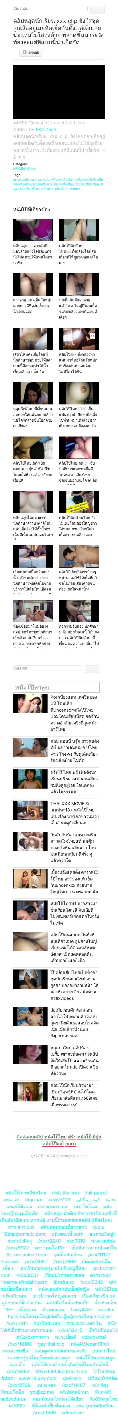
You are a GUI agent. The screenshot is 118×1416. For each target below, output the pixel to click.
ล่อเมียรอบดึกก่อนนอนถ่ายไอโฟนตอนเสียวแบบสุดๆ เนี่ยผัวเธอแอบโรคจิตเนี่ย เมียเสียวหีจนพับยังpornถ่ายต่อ (74, 1022)
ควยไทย (52, 184)
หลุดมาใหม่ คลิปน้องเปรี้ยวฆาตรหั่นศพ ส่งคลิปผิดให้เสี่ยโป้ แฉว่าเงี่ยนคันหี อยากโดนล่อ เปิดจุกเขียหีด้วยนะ (74, 1060)
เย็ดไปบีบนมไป (103, 1330)
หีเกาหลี (103, 1392)
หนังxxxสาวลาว (33, 1337)
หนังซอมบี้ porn (67, 1234)
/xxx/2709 (19, 1385)
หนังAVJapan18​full (89, 1344)
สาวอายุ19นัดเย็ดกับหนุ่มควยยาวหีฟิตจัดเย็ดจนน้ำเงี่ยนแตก (33, 306)
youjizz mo (42, 1392)
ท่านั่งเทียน (66, 184)
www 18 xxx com (37, 1378)
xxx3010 (76, 1241)
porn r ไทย (104, 1351)
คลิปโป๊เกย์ (53, 1143)
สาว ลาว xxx (21, 1227)
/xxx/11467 (73, 1385)
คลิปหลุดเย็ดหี (85, 179)
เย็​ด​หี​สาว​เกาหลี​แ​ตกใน (93, 1248)
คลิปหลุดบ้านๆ (74, 1392)
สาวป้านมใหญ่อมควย (54, 1296)
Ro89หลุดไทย (103, 1399)
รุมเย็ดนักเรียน (68, 1254)
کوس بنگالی (88, 1199)
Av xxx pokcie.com (27, 1254)
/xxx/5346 (91, 1282)
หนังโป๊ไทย (55, 1136)
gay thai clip (51, 1344)
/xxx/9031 (27, 1275)
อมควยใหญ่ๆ (102, 1234)
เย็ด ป (8, 1268)
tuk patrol (96, 1193)
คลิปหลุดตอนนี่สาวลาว (63, 1227)
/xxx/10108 (20, 1344)
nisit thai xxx (66, 1193)
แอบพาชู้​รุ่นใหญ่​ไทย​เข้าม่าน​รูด (39, 1357)
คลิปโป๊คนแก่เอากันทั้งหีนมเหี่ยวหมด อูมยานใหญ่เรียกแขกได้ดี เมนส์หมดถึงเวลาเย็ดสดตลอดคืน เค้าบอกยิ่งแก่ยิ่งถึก (73, 947)
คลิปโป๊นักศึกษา (24, 169)
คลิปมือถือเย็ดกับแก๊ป (67, 1303)
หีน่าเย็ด (24, 189)
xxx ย (98, 1227)
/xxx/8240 (49, 1241)
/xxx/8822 (17, 1248)
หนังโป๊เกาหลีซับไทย (25, 1193)
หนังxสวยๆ (73, 1412)
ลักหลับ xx (63, 1282)
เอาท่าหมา (72, 189)
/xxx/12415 (70, 1330)
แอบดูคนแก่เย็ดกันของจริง (60, 1351)
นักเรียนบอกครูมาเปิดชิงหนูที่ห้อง (53, 1268)
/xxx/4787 (81, 1309)
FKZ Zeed (46, 129)
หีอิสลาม (27, 1309)
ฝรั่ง (72, 1136)
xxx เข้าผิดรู (20, 1241)
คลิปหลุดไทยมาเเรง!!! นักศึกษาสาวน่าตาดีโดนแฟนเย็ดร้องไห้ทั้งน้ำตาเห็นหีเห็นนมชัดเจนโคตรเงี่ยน (33, 529)
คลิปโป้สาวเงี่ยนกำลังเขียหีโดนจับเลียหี (70, 1364)
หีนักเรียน (92, 184)
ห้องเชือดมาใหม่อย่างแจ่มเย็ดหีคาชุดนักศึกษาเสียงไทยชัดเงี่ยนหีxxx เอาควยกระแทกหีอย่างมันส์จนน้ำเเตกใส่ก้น (32, 637)
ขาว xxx (10, 1261)
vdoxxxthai (94, 1337)
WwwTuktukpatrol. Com (61, 1371)
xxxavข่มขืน (15, 1351)
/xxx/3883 (18, 1371)
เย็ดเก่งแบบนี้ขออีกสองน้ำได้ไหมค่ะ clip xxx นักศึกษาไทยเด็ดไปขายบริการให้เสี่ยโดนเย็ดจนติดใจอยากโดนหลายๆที (32, 583)
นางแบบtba (103, 1241)
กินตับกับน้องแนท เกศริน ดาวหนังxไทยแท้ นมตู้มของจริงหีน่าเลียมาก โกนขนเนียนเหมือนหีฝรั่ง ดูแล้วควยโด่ (73, 847)
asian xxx (29, 179)
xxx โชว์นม (85, 1206)
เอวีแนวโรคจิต (102, 1378)
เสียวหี (59, 189)
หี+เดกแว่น (53, 1309)
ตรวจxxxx (100, 1275)
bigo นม (34, 1199)
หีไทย (36, 189)
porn (70, 1143)
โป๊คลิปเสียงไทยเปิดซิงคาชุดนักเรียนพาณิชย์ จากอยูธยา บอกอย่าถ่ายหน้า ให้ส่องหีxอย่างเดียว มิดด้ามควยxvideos (74, 985)
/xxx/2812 (17, 1323)
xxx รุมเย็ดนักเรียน (95, 1406)
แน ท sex (46, 1385)
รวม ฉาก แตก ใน (84, 1323)
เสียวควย (47, 189)
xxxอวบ (11, 1199)
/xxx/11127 (99, 1254)
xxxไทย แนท (47, 1323)
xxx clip (44, 179)
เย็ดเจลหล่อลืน (96, 1261)
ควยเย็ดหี (39, 184)
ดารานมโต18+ (50, 1248)
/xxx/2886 (64, 1261)
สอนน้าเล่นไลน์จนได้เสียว (58, 1399)
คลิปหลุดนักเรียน (62, 179)
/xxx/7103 (59, 1199)
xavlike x (72, 1378)
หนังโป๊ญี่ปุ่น (89, 1136)
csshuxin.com (52, 1206)
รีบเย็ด (80, 184)
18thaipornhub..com (24, 1234)
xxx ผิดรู (100, 1385)
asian (17, 179)
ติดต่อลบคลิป (30, 1136)
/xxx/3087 (36, 1261)
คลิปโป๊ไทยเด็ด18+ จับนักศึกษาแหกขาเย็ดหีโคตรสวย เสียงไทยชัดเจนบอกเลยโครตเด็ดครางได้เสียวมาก (78, 474)
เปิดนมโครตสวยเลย (64, 1275)
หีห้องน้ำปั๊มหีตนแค (51, 1406)
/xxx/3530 (44, 1412)
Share (33, 53)
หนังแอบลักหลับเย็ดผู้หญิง (63, 1289)
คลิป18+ (17, 1406)
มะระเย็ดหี (65, 1337)
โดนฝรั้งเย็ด (12, 1392)
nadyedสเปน (13, 1399)
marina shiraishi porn (24, 1282)
